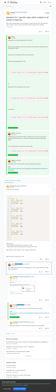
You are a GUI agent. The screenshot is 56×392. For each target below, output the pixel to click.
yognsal (14, 367)
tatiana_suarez (16, 353)
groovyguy (15, 348)
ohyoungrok (14, 343)
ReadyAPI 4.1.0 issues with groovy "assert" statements (20, 346)
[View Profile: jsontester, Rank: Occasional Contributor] (8, 13)
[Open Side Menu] (5, 2)
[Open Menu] (51, 6)
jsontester (12, 12)
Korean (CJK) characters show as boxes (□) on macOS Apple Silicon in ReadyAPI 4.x (27, 342)
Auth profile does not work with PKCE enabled (18, 351)
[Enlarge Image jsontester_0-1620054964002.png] (23, 285)
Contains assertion (11, 365)
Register (45, 2)
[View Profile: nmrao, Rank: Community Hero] (9, 264)
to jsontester (18, 133)
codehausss (15, 377)
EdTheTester (15, 372)
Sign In (49, 2)
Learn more (25, 385)
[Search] (41, 2)
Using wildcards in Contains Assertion (16, 370)
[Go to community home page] (12, 2)
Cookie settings (7, 388)
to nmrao (32, 276)
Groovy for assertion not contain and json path (18, 375)
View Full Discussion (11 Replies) (13, 180)
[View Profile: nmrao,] (9, 37)
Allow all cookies (19, 388)
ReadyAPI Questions (9, 6)
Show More (10, 27)
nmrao (12, 36)
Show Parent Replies (9, 182)
